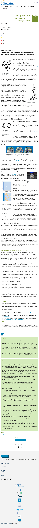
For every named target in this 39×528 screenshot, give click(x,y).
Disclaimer (2, 471)
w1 (37, 66)
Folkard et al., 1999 (23, 142)
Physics (21, 31)
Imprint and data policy (5, 466)
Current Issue (6, 6)
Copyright (2, 469)
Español (3, 44)
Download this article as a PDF (20, 440)
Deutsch (3, 37)
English (3, 35)
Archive (2, 474)
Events (25, 6)
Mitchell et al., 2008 (11, 263)
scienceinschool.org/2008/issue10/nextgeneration (14, 319)
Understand (18, 6)
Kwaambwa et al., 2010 (14, 174)
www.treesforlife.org (13, 328)
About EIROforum (4, 464)
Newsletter (29, 2)
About (28, 6)
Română (3, 41)
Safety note (3, 470)
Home (2, 6)
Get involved (32, 6)
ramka (25, 144)
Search (33, 2)
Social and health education (27, 31)
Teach (22, 6)
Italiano (3, 38)
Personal (18, 31)
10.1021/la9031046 (5, 316)
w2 (25, 181)
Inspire (14, 6)
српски (3, 43)
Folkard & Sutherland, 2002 (18, 160)
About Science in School (5, 463)
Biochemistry (7, 31)
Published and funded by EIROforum (6, 523)
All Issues (10, 6)
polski (3, 40)
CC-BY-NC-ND (3, 434)
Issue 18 (26, 14)
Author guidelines (4, 8)
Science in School (17, 14)
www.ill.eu (29, 329)
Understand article (35, 16)
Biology (5, 29)
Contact (25, 2)
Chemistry (8, 29)
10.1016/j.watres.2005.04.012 (26, 312)
